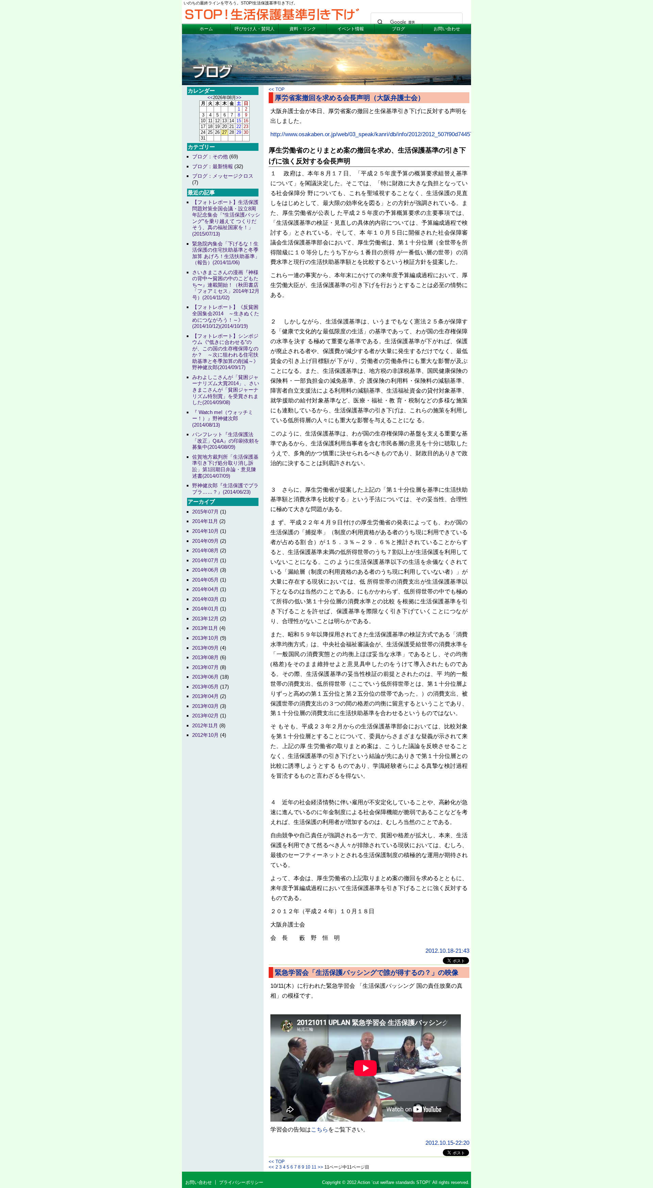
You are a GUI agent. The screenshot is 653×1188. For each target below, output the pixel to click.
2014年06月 (205, 570)
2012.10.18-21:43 (447, 951)
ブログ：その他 (210, 156)
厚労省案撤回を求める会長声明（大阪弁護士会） (349, 97)
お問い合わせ (447, 28)
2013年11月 (205, 628)
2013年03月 (205, 706)
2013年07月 (205, 667)
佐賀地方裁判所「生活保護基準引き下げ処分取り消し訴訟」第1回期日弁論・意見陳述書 (225, 466)
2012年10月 (205, 735)
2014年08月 (205, 550)
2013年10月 (205, 638)
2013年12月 (205, 618)
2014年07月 (205, 560)
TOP (280, 89)
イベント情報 (350, 28)
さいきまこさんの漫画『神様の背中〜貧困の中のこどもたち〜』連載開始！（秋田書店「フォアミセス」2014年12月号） (225, 284)
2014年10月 (205, 531)
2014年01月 (205, 609)
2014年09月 (205, 541)
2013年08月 (205, 657)
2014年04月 (205, 589)
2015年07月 (205, 511)
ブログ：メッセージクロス (222, 176)
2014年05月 (205, 580)
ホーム (206, 28)
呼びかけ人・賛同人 (254, 28)
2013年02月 (205, 715)
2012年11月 (205, 725)
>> (320, 1167)
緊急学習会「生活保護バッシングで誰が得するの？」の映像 (366, 972)
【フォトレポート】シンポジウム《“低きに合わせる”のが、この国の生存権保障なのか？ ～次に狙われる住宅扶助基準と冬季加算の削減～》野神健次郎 (225, 351)
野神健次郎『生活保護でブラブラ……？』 (225, 488)
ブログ (398, 28)
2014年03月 (205, 599)
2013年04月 (205, 696)
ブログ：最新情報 (212, 166)
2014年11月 (205, 521)
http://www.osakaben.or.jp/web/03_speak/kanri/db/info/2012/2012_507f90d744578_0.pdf (381, 134)
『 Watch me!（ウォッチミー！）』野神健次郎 (222, 418)
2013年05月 (205, 687)
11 (314, 1167)
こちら (319, 1129)
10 (307, 1167)
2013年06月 (205, 677)
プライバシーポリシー (241, 1182)
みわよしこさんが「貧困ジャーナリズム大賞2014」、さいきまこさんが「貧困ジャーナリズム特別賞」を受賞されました (225, 389)
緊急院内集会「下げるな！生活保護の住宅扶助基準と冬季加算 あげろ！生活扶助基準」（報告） (226, 253)
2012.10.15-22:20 (447, 1143)
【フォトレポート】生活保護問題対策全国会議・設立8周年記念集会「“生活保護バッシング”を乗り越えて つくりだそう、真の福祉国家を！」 (226, 218)
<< (271, 89)
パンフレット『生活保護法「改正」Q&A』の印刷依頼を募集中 (225, 440)
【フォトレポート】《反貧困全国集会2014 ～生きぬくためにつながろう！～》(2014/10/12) (225, 316)
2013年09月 (205, 648)
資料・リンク (302, 28)
